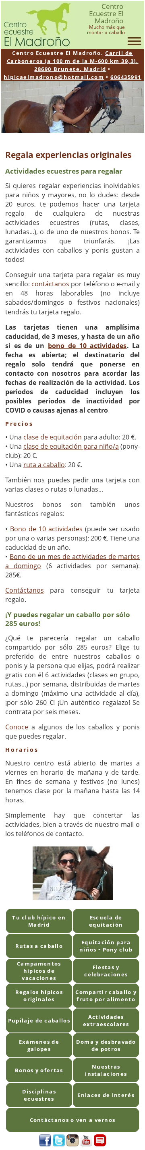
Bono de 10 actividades (46, 528)
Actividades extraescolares (106, 1020)
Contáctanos (24, 590)
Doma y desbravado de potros (106, 1045)
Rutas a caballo (39, 946)
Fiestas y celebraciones (106, 971)
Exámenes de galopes (39, 1045)
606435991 (125, 77)
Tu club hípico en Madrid (39, 921)
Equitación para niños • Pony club (106, 946)
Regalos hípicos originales (39, 995)
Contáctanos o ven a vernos (73, 1120)
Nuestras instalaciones (106, 1070)
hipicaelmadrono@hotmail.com (54, 77)
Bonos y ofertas (39, 1070)
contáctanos (50, 283)
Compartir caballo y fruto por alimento (106, 995)
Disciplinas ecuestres (39, 1095)
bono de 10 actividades (87, 345)
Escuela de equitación (106, 921)
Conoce (16, 727)
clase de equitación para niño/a (71, 446)
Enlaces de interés (105, 1095)
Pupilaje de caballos (39, 1020)
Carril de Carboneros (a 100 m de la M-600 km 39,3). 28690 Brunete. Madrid (73, 61)
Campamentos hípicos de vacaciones (39, 971)
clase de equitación (52, 437)
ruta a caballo (44, 464)
